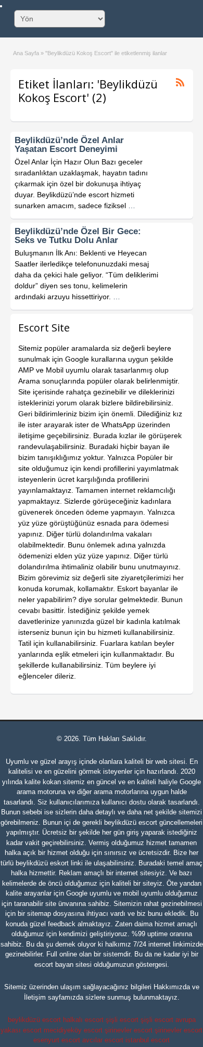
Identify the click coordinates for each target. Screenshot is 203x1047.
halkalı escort (83, 1020)
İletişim (35, 997)
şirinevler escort (129, 1030)
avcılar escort (102, 1040)
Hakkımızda (172, 987)
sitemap (39, 913)
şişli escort (122, 1020)
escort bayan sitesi (63, 964)
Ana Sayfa (26, 53)
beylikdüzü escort (130, 822)
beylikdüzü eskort (42, 863)
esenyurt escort (56, 1040)
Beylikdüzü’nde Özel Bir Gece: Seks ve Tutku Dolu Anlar (78, 235)
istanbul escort (147, 1040)
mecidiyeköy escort (73, 1030)
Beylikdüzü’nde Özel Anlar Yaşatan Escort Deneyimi (69, 144)
